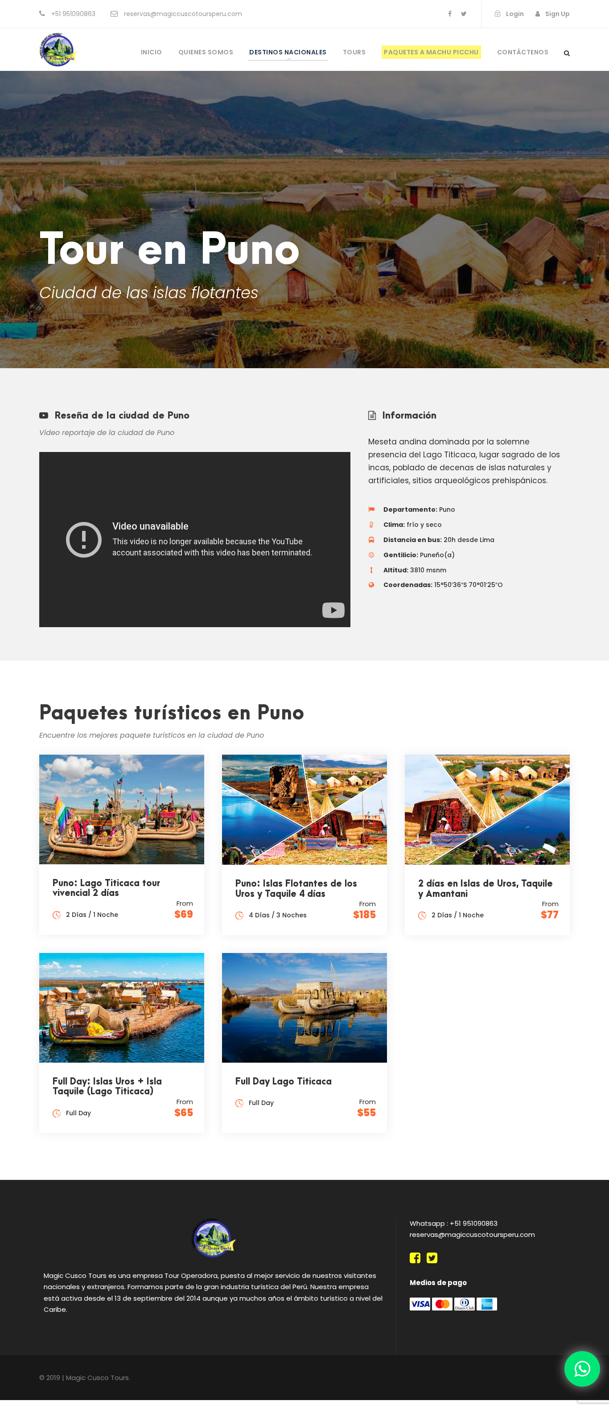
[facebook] (450, 13)
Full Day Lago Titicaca (283, 1082)
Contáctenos (523, 52)
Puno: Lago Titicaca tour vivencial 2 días (106, 889)
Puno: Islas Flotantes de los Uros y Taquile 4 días (296, 889)
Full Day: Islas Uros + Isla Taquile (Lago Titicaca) (107, 1087)
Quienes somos (206, 52)
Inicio (151, 52)
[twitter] (464, 13)
